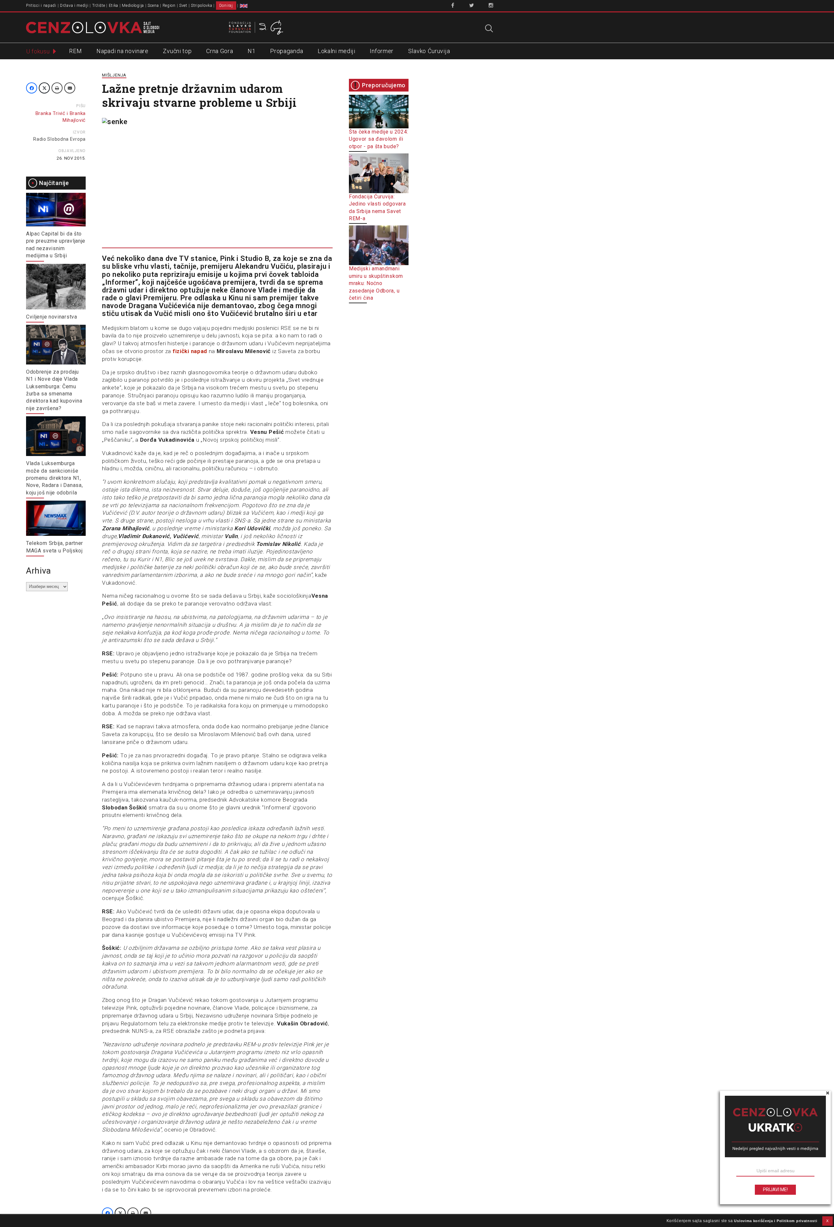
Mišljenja (114, 75)
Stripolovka (201, 5)
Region (169, 5)
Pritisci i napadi (41, 5)
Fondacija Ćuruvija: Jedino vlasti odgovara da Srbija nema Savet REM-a (377, 207)
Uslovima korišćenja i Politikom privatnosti (775, 1221)
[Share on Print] (57, 87)
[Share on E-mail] (69, 87)
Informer (382, 51)
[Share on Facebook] (31, 87)
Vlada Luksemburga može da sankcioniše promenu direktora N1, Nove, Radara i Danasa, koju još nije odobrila (54, 478)
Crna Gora (219, 51)
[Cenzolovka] (92, 27)
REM (75, 51)
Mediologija (133, 5)
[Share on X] (44, 87)
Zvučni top (177, 51)
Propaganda (286, 51)
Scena (153, 5)
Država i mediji (74, 5)
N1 (251, 51)
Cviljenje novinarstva (51, 317)
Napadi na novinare (122, 51)
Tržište (98, 5)
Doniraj (226, 5)
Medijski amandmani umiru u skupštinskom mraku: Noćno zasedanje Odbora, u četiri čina (376, 283)
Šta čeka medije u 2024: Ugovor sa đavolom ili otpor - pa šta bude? (378, 139)
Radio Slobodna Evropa (59, 139)
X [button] (827, 1221)
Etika (114, 5)
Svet (183, 5)
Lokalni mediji (336, 51)
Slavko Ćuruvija (429, 51)
